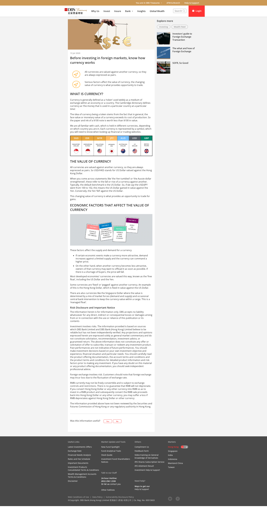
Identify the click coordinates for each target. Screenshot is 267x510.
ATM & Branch (173, 3)
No (117, 421)
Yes (107, 421)
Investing (163, 26)
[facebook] (178, 498)
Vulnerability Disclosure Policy (120, 497)
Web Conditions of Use (78, 497)
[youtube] (170, 498)
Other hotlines (108, 490)
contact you (115, 484)
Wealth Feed (180, 26)
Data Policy (97, 497)
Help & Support (191, 3)
